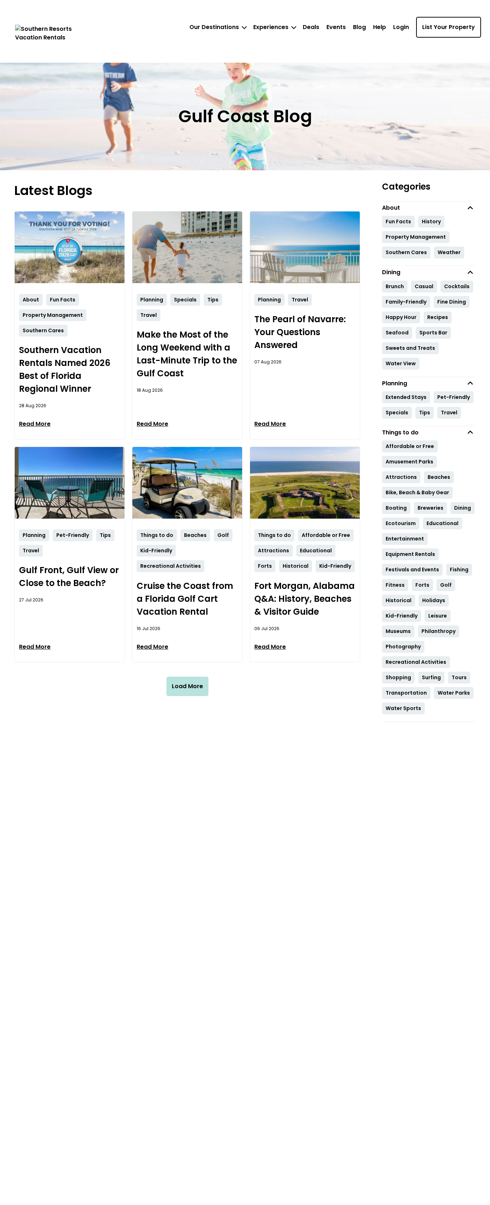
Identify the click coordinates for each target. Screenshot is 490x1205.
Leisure (437, 615)
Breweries (430, 507)
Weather (449, 252)
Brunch (395, 286)
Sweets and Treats (410, 348)
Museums (398, 631)
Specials (397, 412)
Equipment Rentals (410, 554)
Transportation (406, 692)
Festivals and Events (412, 569)
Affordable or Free (410, 446)
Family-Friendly (406, 301)
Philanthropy (438, 631)
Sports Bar (433, 332)
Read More (35, 424)
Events (336, 27)
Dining (462, 507)
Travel (449, 412)
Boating (396, 507)
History (431, 221)
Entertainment (405, 538)
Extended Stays (406, 397)
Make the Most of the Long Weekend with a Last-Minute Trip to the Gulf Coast (187, 354)
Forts (422, 585)
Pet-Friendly (453, 397)
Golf (446, 585)
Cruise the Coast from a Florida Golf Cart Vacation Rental (185, 599)
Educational (442, 523)
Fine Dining (451, 301)
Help (379, 27)
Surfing (431, 677)
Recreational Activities (416, 662)
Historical (398, 600)
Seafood (397, 332)
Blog (359, 27)
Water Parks (454, 692)
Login (401, 27)
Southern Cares (406, 252)
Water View (401, 363)
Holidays (433, 600)
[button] (429, 207)
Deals (311, 27)
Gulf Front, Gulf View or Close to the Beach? (69, 576)
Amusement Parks (409, 461)
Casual (424, 286)
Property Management (416, 236)
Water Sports (403, 708)
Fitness (395, 585)
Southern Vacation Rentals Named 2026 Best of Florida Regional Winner (64, 369)
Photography (403, 646)
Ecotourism (401, 523)
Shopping (398, 677)
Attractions (401, 477)
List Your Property (448, 27)
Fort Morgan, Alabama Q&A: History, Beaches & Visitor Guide (304, 599)
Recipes (437, 317)
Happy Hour (401, 317)
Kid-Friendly (402, 615)
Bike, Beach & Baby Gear (417, 492)
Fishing (459, 569)
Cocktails (457, 286)
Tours (459, 677)
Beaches (439, 477)
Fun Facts (398, 221)
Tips (424, 412)
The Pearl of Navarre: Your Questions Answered (300, 332)
